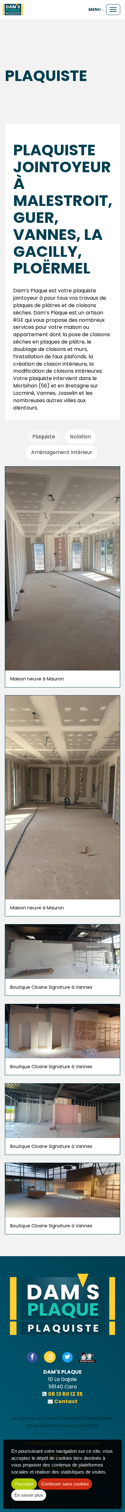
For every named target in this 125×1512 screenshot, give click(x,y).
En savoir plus (28, 1495)
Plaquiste (43, 436)
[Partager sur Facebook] (32, 1356)
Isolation (80, 436)
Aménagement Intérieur (61, 452)
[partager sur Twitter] (67, 1356)
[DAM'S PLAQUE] (13, 10)
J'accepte (24, 1483)
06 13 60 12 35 (65, 1394)
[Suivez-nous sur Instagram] (50, 1356)
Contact (66, 1401)
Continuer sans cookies (65, 1483)
